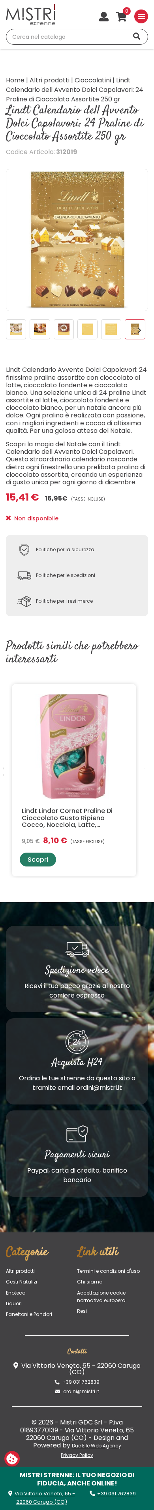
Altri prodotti (20, 1271)
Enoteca (16, 1292)
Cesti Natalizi (21, 1281)
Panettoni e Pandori (29, 1314)
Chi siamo (89, 1281)
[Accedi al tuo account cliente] (104, 17)
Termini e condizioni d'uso (108, 1271)
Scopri (38, 859)
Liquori (14, 1303)
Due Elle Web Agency (96, 1445)
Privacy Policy (77, 1455)
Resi (82, 1311)
